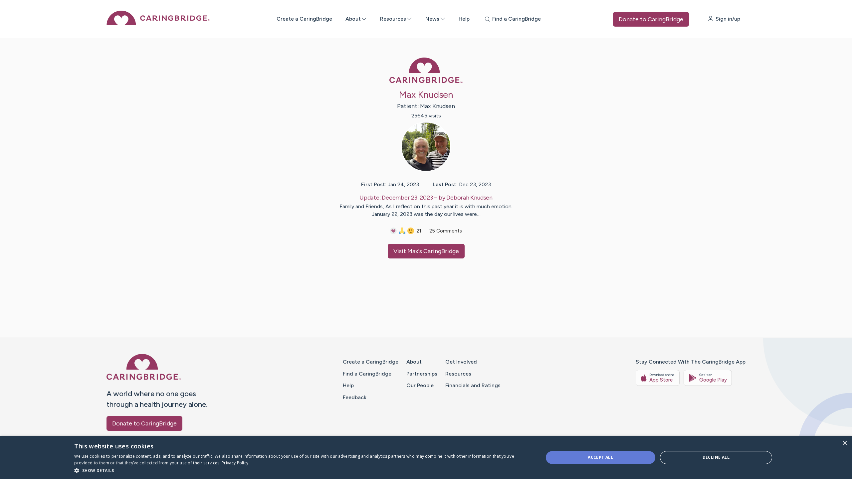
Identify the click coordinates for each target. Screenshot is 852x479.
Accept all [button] (600, 457)
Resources (393, 19)
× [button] (844, 443)
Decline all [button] (716, 457)
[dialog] (426, 457)
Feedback (354, 397)
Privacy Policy (235, 463)
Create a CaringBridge (304, 19)
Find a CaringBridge (367, 374)
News (432, 19)
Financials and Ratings (473, 385)
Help (464, 19)
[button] (301, 470)
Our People (420, 385)
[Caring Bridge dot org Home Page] (158, 23)
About (353, 19)
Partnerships (421, 374)
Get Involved (461, 362)
